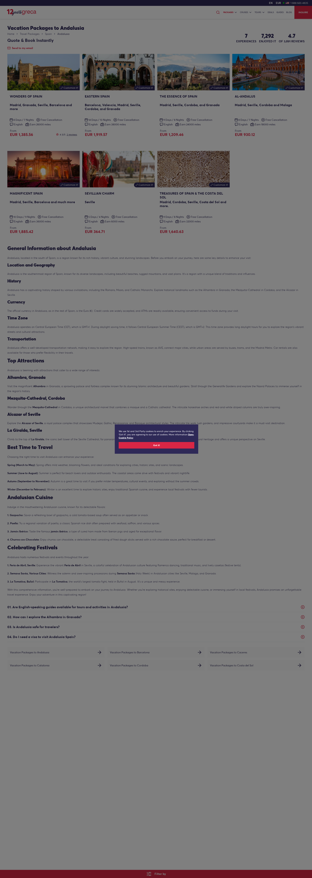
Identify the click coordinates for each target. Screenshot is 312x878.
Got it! (156, 445)
